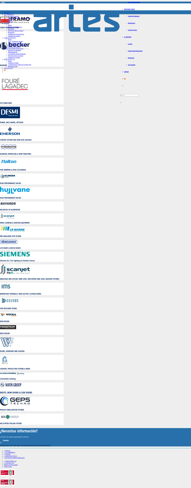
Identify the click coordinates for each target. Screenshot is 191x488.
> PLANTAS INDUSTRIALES (14, 458)
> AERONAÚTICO (10, 456)
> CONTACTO (9, 463)
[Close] (121, 102)
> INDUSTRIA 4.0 (10, 461)
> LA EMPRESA (9, 452)
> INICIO (7, 451)
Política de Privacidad (11, 465)
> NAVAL (7, 454)
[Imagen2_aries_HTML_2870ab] (76, 34)
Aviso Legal (8, 466)
